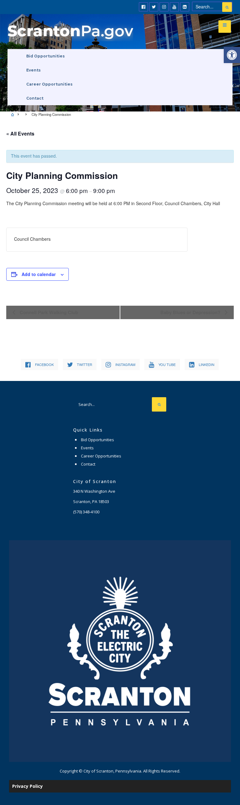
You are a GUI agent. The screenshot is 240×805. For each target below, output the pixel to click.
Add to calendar (39, 274)
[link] (232, 55)
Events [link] (33, 70)
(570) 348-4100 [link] (86, 512)
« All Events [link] (20, 133)
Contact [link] (34, 98)
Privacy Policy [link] (27, 786)
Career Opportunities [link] (49, 84)
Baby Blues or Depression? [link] (191, 312)
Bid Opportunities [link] (45, 56)
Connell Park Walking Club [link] (48, 312)
